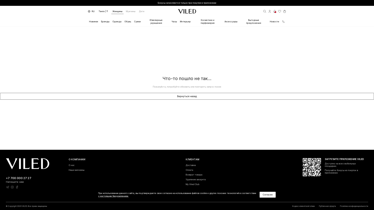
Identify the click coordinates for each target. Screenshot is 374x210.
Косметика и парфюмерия (208, 21)
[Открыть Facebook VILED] (17, 187)
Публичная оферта (327, 206)
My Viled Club (192, 184)
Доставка (191, 165)
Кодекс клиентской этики (303, 206)
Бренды (105, 21)
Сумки (137, 21)
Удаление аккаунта (196, 179)
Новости (274, 21)
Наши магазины (76, 170)
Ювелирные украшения (156, 21)
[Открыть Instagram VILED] (12, 187)
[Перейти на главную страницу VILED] (27, 164)
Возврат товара (194, 175)
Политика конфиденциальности (354, 206)
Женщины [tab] (117, 11)
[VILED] (187, 11)
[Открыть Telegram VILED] (7, 187)
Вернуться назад (187, 96)
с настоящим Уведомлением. (113, 196)
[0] (279, 11)
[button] (77, 159)
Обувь (127, 21)
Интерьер (185, 21)
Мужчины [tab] (130, 11)
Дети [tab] (141, 11)
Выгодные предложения (253, 21)
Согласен (268, 194)
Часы (174, 21)
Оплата (189, 170)
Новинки (93, 21)
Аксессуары (231, 21)
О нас (72, 165)
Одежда (117, 21)
